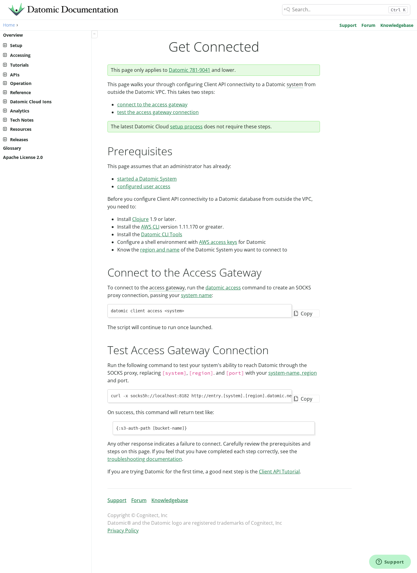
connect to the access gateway (152, 104)
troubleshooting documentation (144, 459)
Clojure (140, 219)
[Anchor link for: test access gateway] (274, 349)
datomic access (223, 287)
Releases (19, 139)
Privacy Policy (123, 530)
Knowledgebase (396, 25)
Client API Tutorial (279, 471)
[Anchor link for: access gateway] (267, 271)
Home (9, 25)
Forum (368, 25)
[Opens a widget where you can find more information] (390, 562)
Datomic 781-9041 (189, 70)
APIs (15, 75)
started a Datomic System (147, 178)
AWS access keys (218, 242)
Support (348, 25)
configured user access (143, 186)
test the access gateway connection (158, 112)
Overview (13, 35)
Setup (16, 45)
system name (196, 295)
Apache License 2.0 (23, 157)
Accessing (20, 55)
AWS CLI (150, 226)
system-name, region (292, 372)
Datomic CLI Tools (161, 234)
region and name (159, 249)
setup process (186, 126)
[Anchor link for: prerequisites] (178, 150)
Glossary (12, 148)
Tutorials (19, 65)
